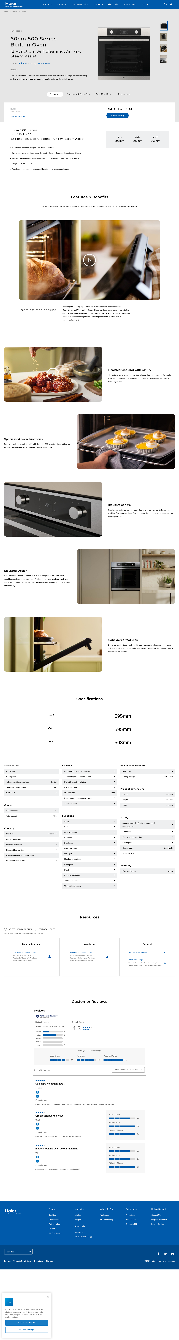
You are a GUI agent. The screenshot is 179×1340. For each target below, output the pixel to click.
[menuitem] (47, 4)
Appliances (104, 1215)
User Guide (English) (145, 962)
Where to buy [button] (130, 4)
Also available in (17, 117)
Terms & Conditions (22, 1261)
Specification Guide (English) (25, 956)
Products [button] (47, 4)
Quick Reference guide (137, 952)
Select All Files (47, 929)
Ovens (24, 11)
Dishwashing (54, 1220)
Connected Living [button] (80, 4)
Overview (55, 94)
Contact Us (156, 1215)
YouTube (173, 1254)
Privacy (7, 1261)
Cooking (14, 11)
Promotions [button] (62, 4)
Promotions (130, 1215)
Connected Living (133, 1224)
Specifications (104, 94)
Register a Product (159, 1220)
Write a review (44, 63)
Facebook (159, 1254)
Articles (78, 1215)
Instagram (166, 1254)
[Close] (48, 1297)
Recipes (78, 1220)
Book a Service (157, 1224)
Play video (89, 260)
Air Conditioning (55, 1233)
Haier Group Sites (82, 1237)
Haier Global (131, 1220)
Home (6, 11)
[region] (26, 1315)
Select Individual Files (20, 929)
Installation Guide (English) (82, 956)
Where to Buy (117, 115)
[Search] (165, 3)
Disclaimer (38, 1261)
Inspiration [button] (98, 4)
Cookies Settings (26, 1330)
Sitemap (49, 1261)
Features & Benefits (78, 94)
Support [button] (145, 4)
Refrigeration (54, 1224)
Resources (124, 94)
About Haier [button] (113, 4)
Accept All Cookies (26, 1323)
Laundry (52, 1229)
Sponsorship (80, 1232)
